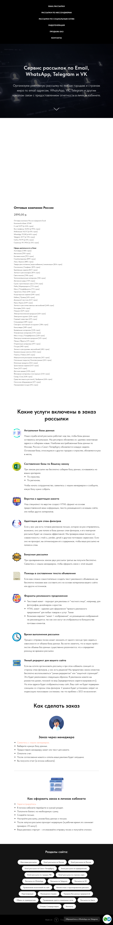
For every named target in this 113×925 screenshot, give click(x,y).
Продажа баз (56, 31)
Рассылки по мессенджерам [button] (56, 12)
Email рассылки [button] (56, 6)
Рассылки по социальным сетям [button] (56, 19)
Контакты (56, 38)
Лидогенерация (56, 25)
